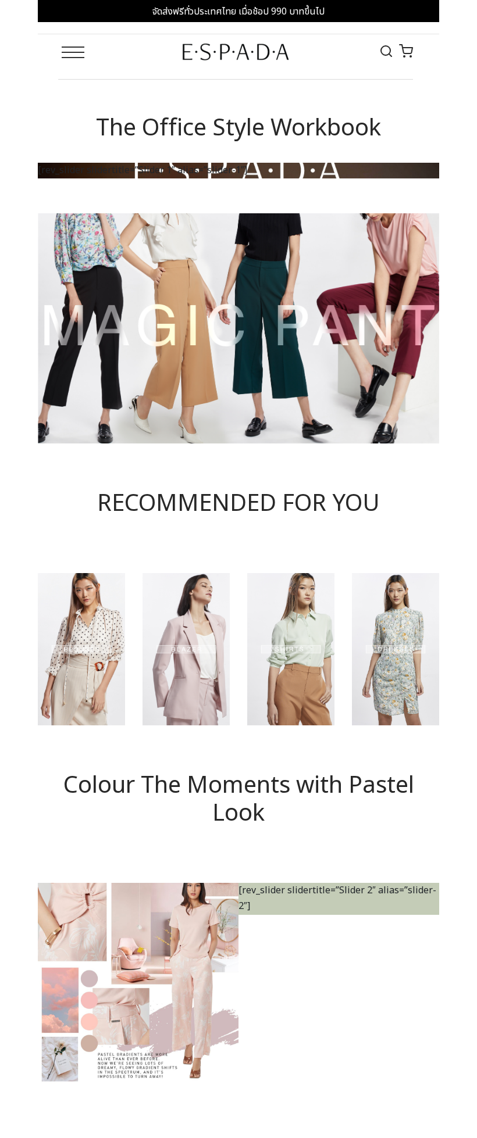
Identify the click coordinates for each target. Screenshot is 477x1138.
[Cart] (406, 51)
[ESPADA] (236, 51)
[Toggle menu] (73, 54)
